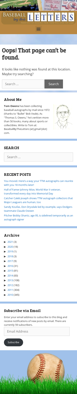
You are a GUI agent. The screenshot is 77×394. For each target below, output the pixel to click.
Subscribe (13, 342)
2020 (10, 246)
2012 (10, 285)
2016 (10, 266)
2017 (10, 261)
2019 (10, 251)
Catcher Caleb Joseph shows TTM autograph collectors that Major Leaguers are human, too (38, 200)
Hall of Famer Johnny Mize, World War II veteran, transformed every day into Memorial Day (32, 191)
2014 (10, 275)
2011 (10, 290)
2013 (10, 280)
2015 (10, 270)
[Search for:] (23, 84)
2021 (10, 242)
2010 (10, 294)
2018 (10, 256)
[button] (38, 29)
